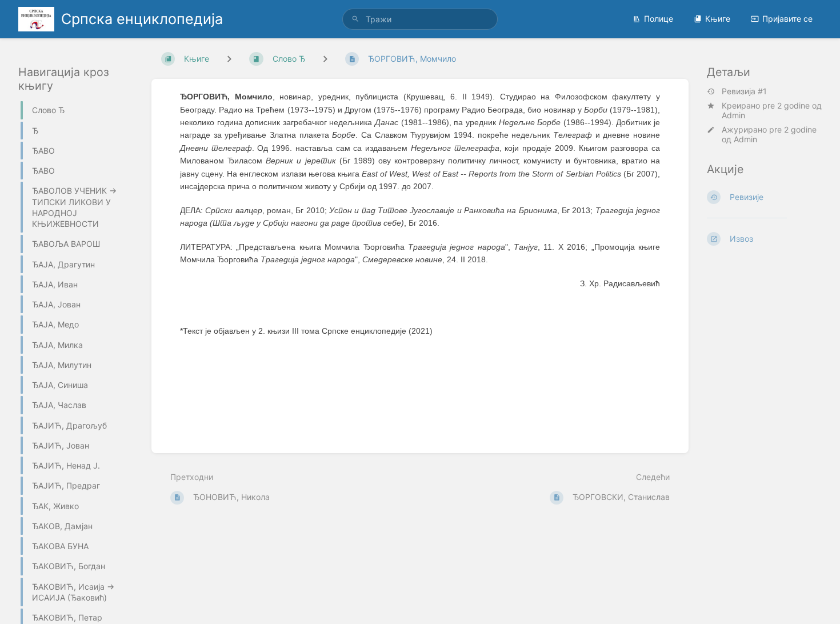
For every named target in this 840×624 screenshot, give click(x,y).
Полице (658, 18)
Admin (733, 115)
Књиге (717, 18)
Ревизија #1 (744, 91)
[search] (420, 19)
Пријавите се (787, 18)
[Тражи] (355, 19)
